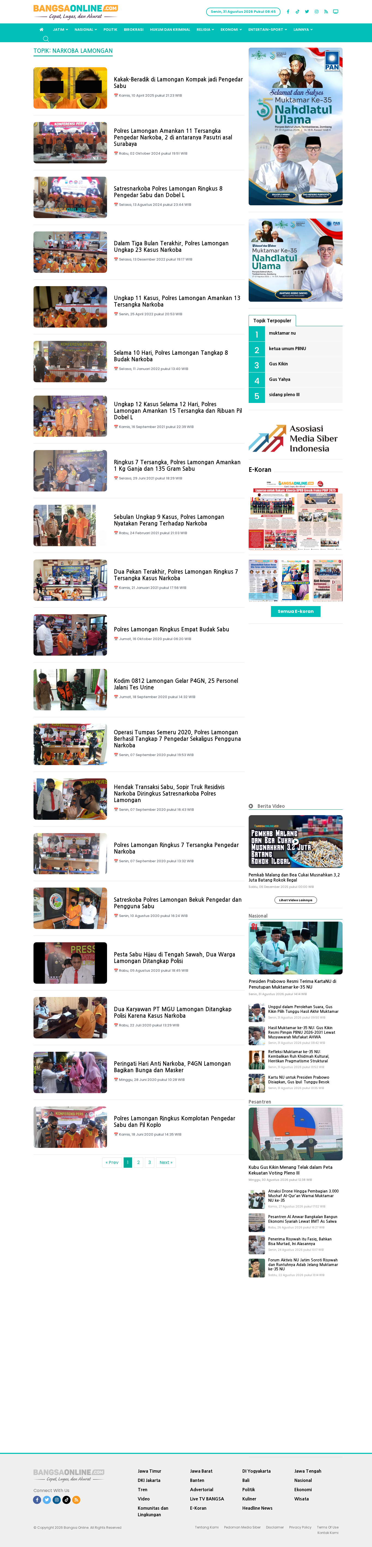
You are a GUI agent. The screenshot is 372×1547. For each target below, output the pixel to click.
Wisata (301, 1499)
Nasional (84, 29)
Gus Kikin (278, 364)
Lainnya (301, 29)
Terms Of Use (328, 1527)
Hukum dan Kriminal (170, 29)
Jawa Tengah (307, 1471)
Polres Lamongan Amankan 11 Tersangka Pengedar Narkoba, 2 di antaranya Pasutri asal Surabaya (173, 137)
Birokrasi (134, 29)
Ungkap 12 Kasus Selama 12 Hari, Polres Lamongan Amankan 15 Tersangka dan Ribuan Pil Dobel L (178, 411)
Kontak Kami (328, 1532)
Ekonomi (229, 29)
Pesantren (260, 1101)
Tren (142, 1489)
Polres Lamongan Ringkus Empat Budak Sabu (171, 629)
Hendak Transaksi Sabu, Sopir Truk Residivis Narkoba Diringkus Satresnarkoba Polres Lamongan (169, 793)
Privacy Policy (300, 1527)
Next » (166, 1162)
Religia (203, 29)
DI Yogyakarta (256, 1471)
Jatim (58, 29)
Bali (245, 1480)
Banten (197, 1480)
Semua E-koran (296, 611)
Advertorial (201, 1489)
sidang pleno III (284, 394)
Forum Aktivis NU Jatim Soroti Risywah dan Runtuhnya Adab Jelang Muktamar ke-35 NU (303, 1264)
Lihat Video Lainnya (295, 900)
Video (144, 1499)
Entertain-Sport (265, 29)
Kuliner (249, 1499)
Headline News (257, 1508)
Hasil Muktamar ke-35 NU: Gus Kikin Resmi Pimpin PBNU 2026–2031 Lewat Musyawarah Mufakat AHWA (301, 1032)
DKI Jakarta (149, 1480)
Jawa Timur (149, 1471)
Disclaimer (275, 1527)
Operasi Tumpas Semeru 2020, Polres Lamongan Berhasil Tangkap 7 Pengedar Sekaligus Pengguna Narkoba (177, 739)
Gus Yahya (279, 379)
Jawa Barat (201, 1471)
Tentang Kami (207, 1527)
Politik (110, 29)
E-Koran (260, 470)
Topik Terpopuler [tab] (272, 320)
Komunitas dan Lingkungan (153, 1511)
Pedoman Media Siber (242, 1527)
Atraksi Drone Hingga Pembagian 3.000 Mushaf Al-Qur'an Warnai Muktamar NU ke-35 (303, 1195)
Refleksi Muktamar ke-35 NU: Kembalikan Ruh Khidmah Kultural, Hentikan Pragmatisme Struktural (298, 1056)
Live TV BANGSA (207, 1499)
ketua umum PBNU (287, 348)
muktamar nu (282, 333)
